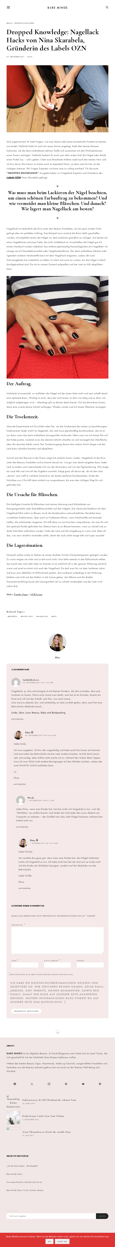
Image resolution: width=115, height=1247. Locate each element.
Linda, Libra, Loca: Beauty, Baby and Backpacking (38, 712)
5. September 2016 (30, 1120)
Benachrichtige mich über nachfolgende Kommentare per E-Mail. (42, 974)
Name (15, 960)
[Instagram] (49, 1084)
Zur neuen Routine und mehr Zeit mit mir (24, 1182)
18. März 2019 (28, 1103)
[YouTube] (83, 1084)
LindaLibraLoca (31, 679)
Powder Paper (21, 594)
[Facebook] (14, 1084)
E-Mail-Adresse (52, 960)
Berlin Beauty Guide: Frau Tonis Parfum (43, 1116)
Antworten (17, 719)
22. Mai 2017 (28, 1135)
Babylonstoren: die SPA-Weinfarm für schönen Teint (49, 1099)
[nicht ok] (111, 1239)
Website (80, 961)
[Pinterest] (66, 1084)
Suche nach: (12, 1211)
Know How (27, 616)
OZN (55, 616)
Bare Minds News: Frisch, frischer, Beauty (25, 1190)
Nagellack (43, 616)
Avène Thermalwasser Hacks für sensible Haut (46, 1131)
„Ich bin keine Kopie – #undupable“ (22, 1165)
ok (49, 1241)
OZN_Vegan (36, 594)
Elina (29, 57)
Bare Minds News (14, 1174)
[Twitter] (31, 1084)
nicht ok (62, 1241)
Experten (13, 616)
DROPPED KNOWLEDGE (24, 23)
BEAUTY (10, 23)
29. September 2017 (15, 57)
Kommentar (17, 925)
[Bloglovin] (100, 1084)
